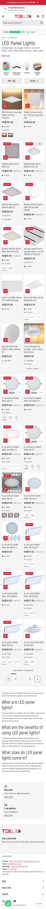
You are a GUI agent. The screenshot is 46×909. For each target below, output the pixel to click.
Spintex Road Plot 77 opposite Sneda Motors (24, 861)
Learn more (8, 797)
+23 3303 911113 (15, 866)
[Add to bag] (5, 106)
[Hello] (8, 903)
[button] (3, 16)
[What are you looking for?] (41, 23)
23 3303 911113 (12, 869)
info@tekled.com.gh (14, 864)
